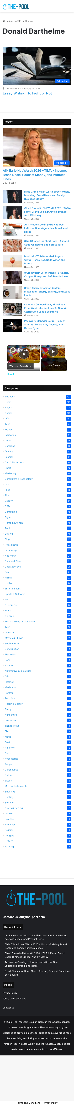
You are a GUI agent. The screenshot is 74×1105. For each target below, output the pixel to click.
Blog (7, 539)
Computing (11, 511)
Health (8, 407)
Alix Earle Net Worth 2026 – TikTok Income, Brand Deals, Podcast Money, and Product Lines (35, 175)
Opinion (9, 813)
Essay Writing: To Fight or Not (27, 93)
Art (6, 599)
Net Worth (10, 555)
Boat (7, 742)
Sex (7, 572)
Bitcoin (8, 780)
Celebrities (11, 605)
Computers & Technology (19, 478)
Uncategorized (13, 566)
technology (11, 550)
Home (8, 21)
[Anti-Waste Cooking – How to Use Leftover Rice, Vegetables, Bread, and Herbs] (12, 229)
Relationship (11, 544)
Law (7, 484)
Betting (9, 533)
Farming (9, 846)
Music (8, 610)
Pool (7, 528)
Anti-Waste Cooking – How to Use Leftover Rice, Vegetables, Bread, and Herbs (46, 228)
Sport (8, 468)
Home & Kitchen (14, 522)
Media (8, 736)
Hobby (8, 583)
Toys (7, 627)
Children (9, 616)
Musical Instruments (16, 786)
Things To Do (12, 725)
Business (10, 396)
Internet (9, 681)
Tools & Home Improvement (20, 621)
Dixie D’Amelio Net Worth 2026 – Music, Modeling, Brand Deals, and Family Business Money (47, 195)
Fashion (9, 457)
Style (7, 517)
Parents (9, 692)
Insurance (10, 720)
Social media (12, 643)
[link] (12, 350)
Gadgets (9, 835)
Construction (12, 649)
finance (9, 451)
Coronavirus (11, 769)
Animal (8, 577)
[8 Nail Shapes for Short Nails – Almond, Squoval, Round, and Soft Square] (12, 245)
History (9, 841)
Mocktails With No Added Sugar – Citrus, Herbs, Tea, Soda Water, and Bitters (44, 260)
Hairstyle (10, 747)
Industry (9, 632)
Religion (9, 830)
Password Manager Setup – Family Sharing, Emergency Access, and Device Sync (44, 324)
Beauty (9, 500)
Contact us (8, 1007)
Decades (23, 349)
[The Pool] (16, 6)
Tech (7, 424)
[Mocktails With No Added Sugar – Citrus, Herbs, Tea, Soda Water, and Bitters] (12, 261)
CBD (7, 506)
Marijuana (10, 687)
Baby (7, 660)
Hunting (9, 797)
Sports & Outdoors (15, 594)
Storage (9, 802)
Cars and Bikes (13, 561)
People (8, 764)
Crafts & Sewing (14, 808)
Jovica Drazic (12, 88)
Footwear (10, 824)
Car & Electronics (14, 462)
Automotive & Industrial (18, 671)
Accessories (11, 758)
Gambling (10, 446)
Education (10, 435)
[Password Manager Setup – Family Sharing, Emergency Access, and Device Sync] (12, 325)
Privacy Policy (10, 992)
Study (8, 709)
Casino (8, 413)
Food (7, 489)
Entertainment (12, 588)
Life (7, 418)
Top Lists (10, 698)
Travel (8, 429)
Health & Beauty (14, 703)
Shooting (10, 791)
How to (9, 665)
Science (9, 819)
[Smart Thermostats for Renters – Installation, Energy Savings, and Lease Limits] (12, 292)
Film (7, 731)
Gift (7, 676)
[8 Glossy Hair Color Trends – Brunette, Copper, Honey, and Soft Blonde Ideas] (12, 277)
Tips (7, 495)
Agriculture (11, 714)
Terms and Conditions (14, 998)
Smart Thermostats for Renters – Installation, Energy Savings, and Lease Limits (47, 291)
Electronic (10, 654)
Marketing (10, 473)
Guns (7, 753)
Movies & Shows (14, 638)
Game (8, 440)
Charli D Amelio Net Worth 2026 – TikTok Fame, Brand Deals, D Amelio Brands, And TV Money (47, 212)
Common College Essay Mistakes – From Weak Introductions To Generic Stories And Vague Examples (45, 308)
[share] (33, 348)
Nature (8, 775)
